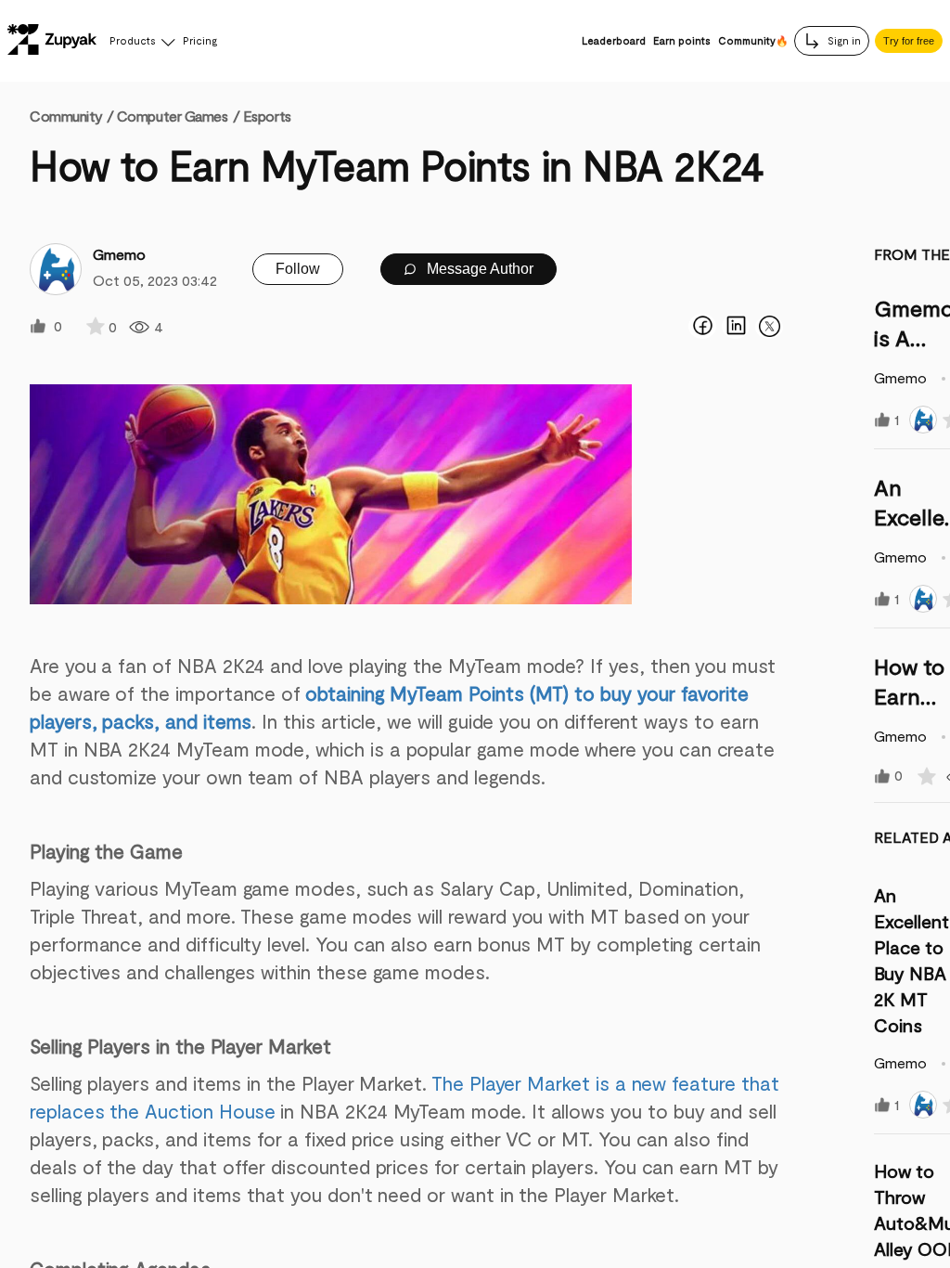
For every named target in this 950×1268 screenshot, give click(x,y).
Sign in (843, 40)
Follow (298, 269)
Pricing (200, 40)
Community (71, 115)
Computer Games (172, 115)
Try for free (908, 40)
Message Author (478, 269)
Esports (267, 115)
